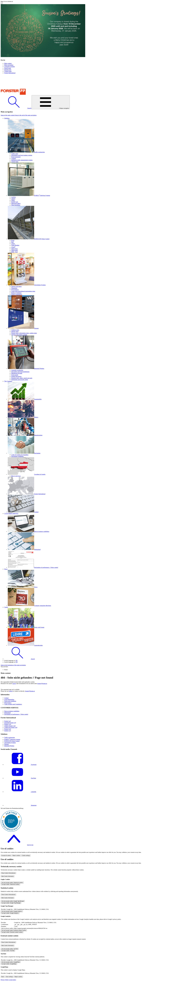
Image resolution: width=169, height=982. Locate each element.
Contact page (8, 71)
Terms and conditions (10, 701)
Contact (36, 512)
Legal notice (12, 980)
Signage (36, 328)
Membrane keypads (16, 373)
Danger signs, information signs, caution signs (24, 333)
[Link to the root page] (13, 94)
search (10, 691)
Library (13, 198)
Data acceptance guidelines (41, 531)
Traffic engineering (39, 152)
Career (6, 607)
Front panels (14, 375)
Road (12, 240)
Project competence (16, 294)
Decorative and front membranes (20, 371)
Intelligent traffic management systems (21, 160)
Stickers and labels (16, 286)
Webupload (37, 549)
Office (13, 200)
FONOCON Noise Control (41, 239)
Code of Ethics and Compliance (13, 704)
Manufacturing (38, 435)
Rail (12, 242)
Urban (13, 243)
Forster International (9, 73)
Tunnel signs (14, 161)
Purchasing (37, 453)
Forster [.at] (7, 721)
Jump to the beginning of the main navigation (13, 665)
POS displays (15, 289)
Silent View (14, 248)
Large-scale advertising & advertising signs (23, 291)
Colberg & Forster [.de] (10, 727)
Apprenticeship (38, 645)
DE (17, 660)
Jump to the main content (8, 115)
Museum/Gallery (16, 203)
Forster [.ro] (7, 730)
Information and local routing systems (21, 155)
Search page (7, 68)
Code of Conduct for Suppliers (19, 455)
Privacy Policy (5, 980)
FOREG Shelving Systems (42, 195)
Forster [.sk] (7, 729)
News (5, 569)
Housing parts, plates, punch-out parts (21, 378)
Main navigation (8, 65)
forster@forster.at (42, 683)
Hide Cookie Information (7, 876)
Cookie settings (26, 855)
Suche (14, 683)
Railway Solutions (16, 293)
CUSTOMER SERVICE (11, 513)
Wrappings (14, 288)
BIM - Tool (14, 252)
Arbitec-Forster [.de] (10, 726)
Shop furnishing (15, 205)
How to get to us (16, 476)
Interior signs (14, 331)
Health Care (14, 202)
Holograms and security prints (19, 379)
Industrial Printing (39, 368)
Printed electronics (16, 376)
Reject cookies (16, 855)
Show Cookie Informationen (8, 873)
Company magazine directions (42, 605)
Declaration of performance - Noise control (46, 567)
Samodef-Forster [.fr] (10, 722)
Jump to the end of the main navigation (26, 115)
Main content (8, 63)
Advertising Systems (40, 285)
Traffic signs (14, 153)
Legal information (9, 699)
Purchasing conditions (17, 456)
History (36, 417)
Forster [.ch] (7, 724)
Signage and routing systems (19, 334)
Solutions (6, 118)
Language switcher (9, 66)
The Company (8, 381)
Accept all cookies (6, 855)
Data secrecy (7, 702)
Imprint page (7, 69)
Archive (13, 197)
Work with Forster (39, 627)
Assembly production (17, 370)
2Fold (13, 247)
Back (2, 976)
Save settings (9, 976)
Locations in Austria (39, 474)
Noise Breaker (15, 245)
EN (17, 662)
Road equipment (15, 157)
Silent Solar (14, 250)
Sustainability (38, 399)
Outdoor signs (15, 330)
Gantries (13, 158)
